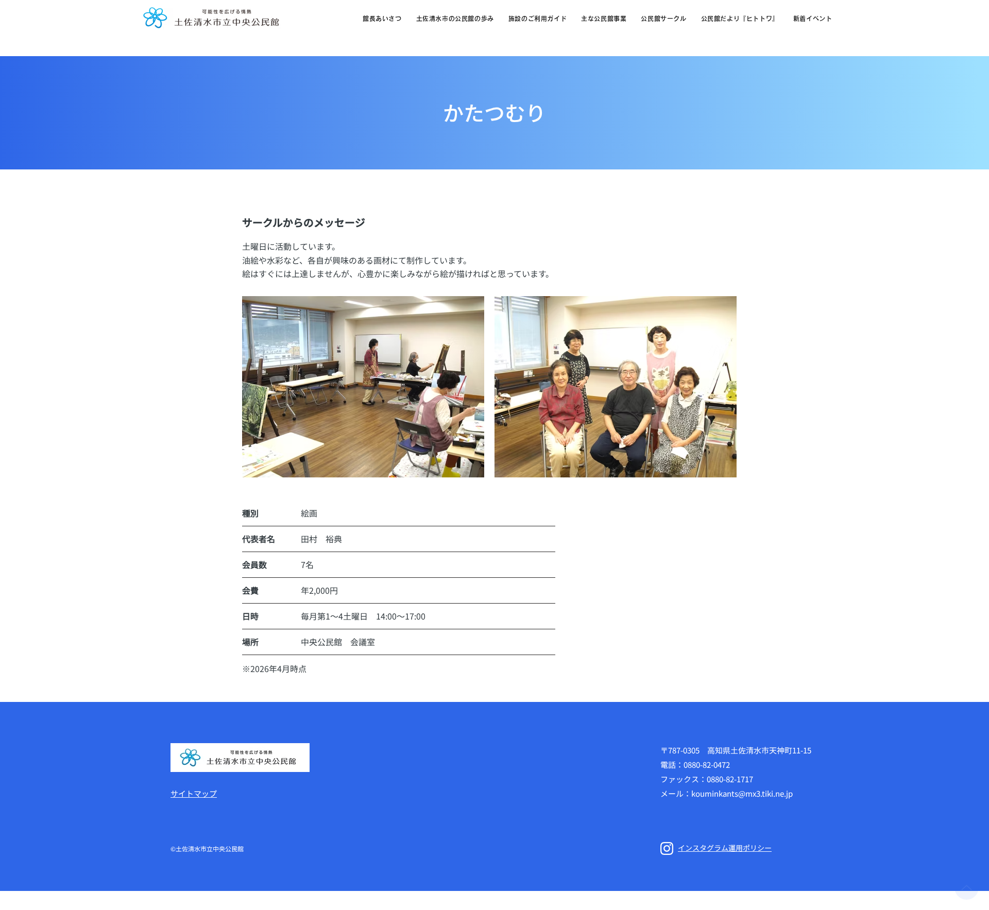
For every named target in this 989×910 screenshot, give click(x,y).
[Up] (966, 887)
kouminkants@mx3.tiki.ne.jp (742, 793)
